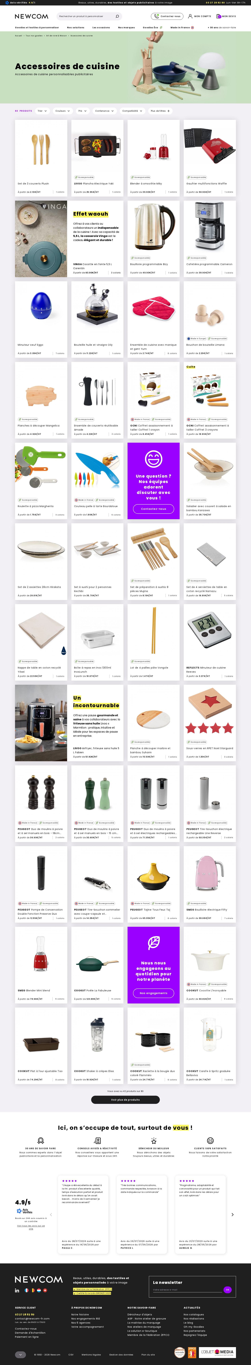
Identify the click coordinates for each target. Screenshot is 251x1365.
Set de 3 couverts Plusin (33, 183)
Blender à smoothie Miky (146, 183)
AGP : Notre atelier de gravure (147, 1318)
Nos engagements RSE (85, 1318)
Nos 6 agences (80, 1322)
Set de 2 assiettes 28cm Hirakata (39, 587)
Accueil (18, 35)
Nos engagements (154, 993)
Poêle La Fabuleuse (92, 990)
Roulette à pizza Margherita (36, 506)
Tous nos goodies (34, 35)
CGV (71, 1354)
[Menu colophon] (20, 1354)
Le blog (188, 1322)
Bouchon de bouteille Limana (205, 345)
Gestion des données (121, 1354)
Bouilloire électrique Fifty (206, 909)
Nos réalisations (194, 1318)
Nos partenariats (194, 1331)
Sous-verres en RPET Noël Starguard (209, 748)
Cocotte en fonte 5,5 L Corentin (92, 266)
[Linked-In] (17, 1290)
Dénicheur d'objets (140, 1314)
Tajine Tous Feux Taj (150, 909)
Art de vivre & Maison (56, 36)
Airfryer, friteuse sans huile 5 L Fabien (96, 750)
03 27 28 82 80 (215, 2)
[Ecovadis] (179, 1352)
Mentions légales (91, 1354)
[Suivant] (233, 1214)
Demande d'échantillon (30, 1332)
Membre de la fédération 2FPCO (148, 1335)
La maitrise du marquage (144, 1322)
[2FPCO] (192, 1352)
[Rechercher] (117, 16)
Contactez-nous (153, 509)
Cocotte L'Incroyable (206, 990)
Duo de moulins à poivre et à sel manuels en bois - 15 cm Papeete (96, 833)
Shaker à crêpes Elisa (94, 1071)
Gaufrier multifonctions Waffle (206, 183)
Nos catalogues (194, 1314)
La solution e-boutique (142, 1331)
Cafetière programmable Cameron (209, 264)
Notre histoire (80, 1314)
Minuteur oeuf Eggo (30, 345)
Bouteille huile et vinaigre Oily (93, 345)
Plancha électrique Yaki (94, 183)
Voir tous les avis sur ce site (31, 1227)
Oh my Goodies (194, 1327)
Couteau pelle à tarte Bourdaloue (96, 506)
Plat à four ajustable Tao (40, 1071)
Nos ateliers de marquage (144, 1327)
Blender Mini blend (34, 990)
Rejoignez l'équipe (195, 1335)
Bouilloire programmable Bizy (149, 264)
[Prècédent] (50, 1214)
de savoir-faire (222, 27)
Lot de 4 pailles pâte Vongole (149, 667)
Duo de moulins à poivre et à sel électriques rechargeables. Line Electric (153, 833)
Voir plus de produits (125, 1099)
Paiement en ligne (27, 1337)
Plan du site (148, 1354)
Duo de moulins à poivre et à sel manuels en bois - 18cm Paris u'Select (40, 833)
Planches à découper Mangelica (38, 425)
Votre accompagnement (87, 1327)
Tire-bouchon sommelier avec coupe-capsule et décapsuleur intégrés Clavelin (97, 914)
